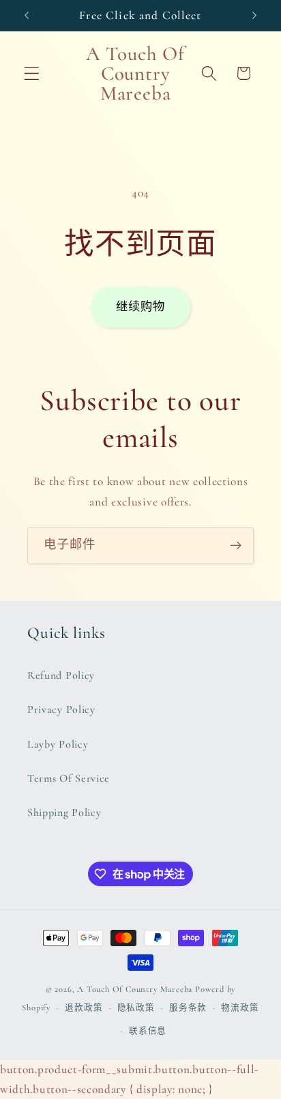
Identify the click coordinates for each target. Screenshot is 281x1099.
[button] (31, 73)
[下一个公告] (254, 15)
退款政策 (83, 1007)
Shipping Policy (64, 812)
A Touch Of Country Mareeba (134, 989)
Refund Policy (61, 675)
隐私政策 (136, 1007)
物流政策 (239, 1007)
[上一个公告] (27, 15)
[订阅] (235, 545)
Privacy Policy (61, 709)
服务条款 (188, 1007)
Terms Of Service (68, 778)
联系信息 (147, 1030)
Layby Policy (57, 744)
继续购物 (141, 306)
